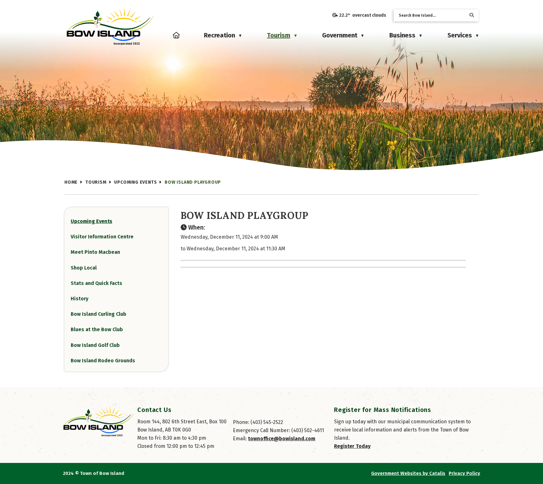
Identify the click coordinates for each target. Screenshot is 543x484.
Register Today (352, 446)
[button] (471, 15)
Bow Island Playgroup (193, 182)
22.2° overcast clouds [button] (362, 15)
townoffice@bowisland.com (281, 439)
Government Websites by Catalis (408, 473)
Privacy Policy (464, 473)
